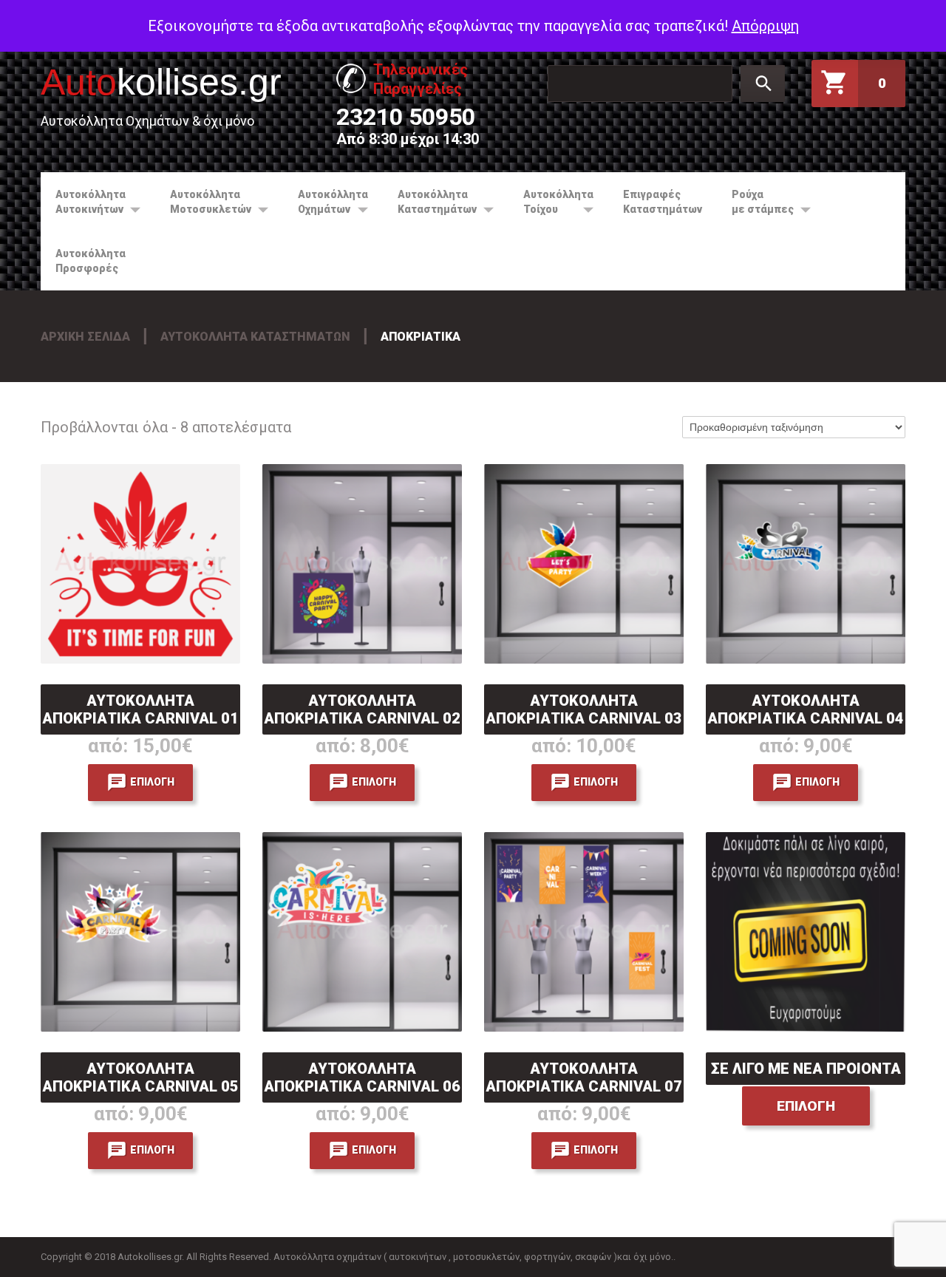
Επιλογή (152, 782)
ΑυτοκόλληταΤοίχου (550, 201)
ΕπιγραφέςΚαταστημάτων (662, 201)
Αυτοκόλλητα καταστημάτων (255, 337)
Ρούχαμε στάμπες (755, 201)
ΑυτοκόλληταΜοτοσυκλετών (203, 201)
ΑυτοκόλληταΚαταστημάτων (430, 201)
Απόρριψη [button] (765, 26)
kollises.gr (161, 82)
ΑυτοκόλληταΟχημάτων (325, 201)
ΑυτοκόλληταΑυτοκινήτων (83, 201)
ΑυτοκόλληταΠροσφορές (90, 261)
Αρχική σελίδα (85, 337)
